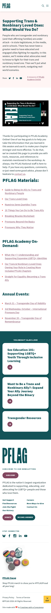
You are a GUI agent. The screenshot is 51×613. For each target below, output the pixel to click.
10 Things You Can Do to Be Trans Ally (24, 210)
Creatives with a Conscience (32, 607)
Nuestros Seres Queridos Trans (20, 204)
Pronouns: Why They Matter (19, 227)
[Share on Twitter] (9, 78)
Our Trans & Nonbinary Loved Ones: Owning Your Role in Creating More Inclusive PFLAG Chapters (23, 267)
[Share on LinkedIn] (17, 78)
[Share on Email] (20, 78)
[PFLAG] (6, 5)
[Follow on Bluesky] (3, 535)
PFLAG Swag (9, 577)
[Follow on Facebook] (9, 535)
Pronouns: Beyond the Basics (20, 221)
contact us (19, 174)
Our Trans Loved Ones (16, 198)
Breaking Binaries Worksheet (20, 215)
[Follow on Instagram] (14, 535)
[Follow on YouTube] (25, 535)
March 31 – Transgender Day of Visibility (25, 303)
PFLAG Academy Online (35, 78)
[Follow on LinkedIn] (20, 535)
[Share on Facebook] (13, 78)
